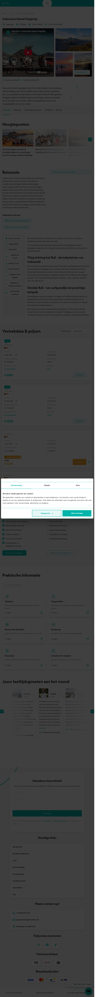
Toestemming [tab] (16, 485)
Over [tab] (78, 485)
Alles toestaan (77, 513)
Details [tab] (47, 485)
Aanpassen (45, 513)
